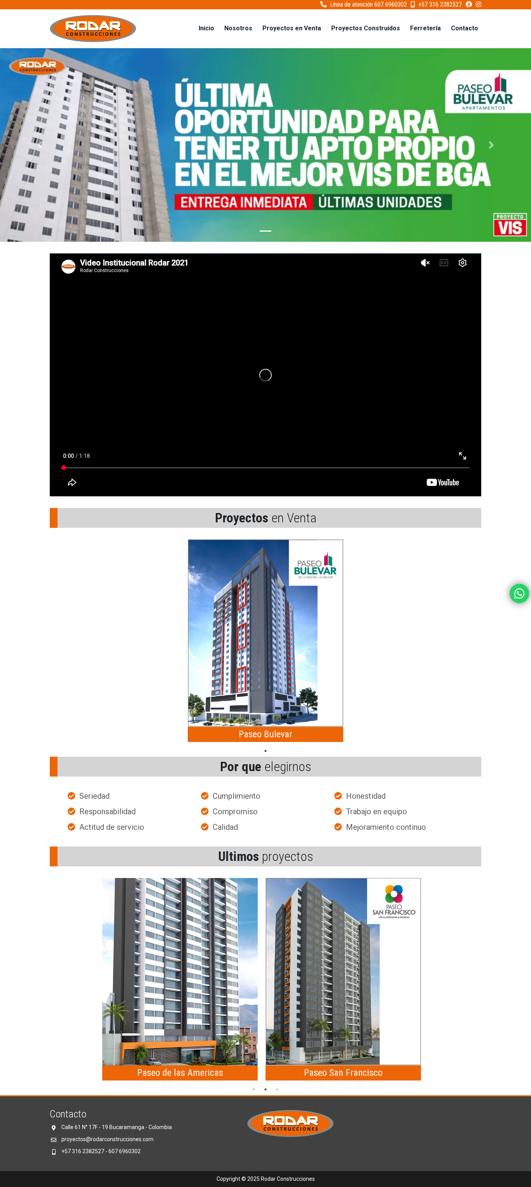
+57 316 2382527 (439, 4)
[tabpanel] (265, 642)
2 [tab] (265, 1089)
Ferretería (425, 28)
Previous (96, 981)
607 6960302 (124, 1151)
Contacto (464, 28)
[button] (40, 145)
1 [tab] (265, 751)
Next (434, 981)
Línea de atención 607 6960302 (367, 4)
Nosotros (238, 28)
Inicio (206, 28)
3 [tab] (277, 1089)
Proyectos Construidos (365, 28)
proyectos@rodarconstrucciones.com (107, 1139)
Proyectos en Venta (291, 28)
